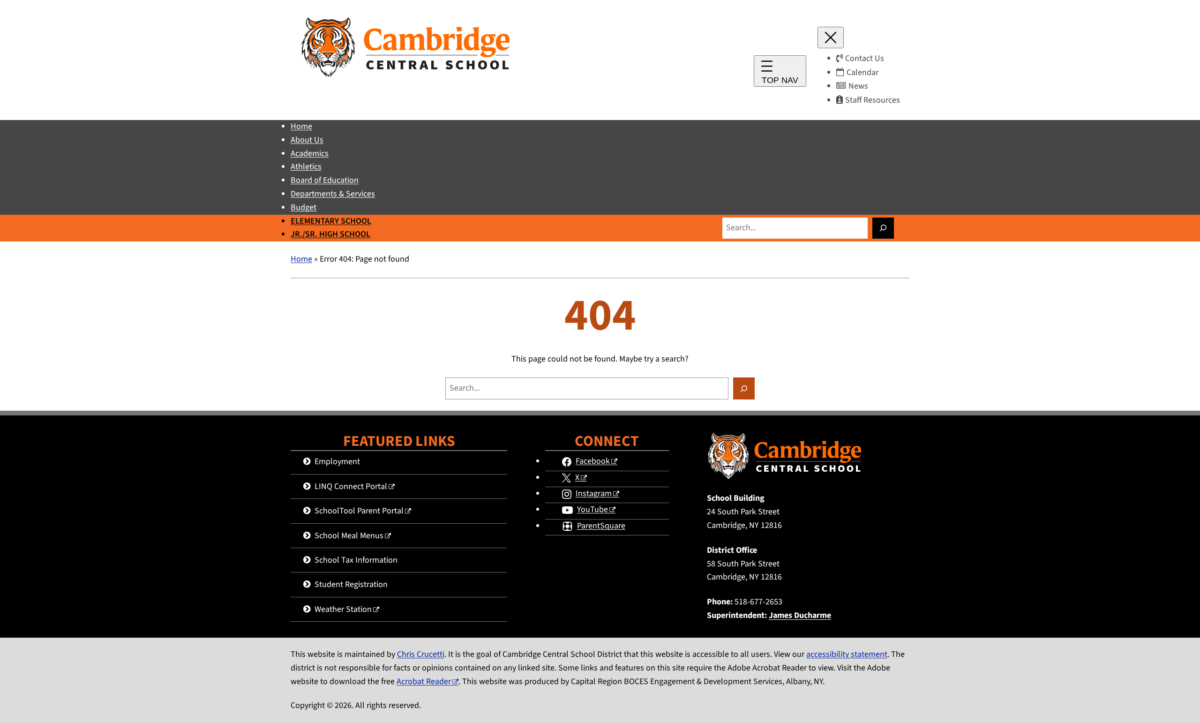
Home (301, 259)
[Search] (883, 228)
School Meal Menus (349, 536)
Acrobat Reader (424, 681)
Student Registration (351, 584)
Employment (337, 461)
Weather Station (343, 609)
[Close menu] (831, 37)
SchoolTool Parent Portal (359, 511)
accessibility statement (846, 654)
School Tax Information (356, 560)
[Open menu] (780, 71)
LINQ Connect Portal (351, 486)
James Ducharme (800, 615)
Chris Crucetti (420, 654)
